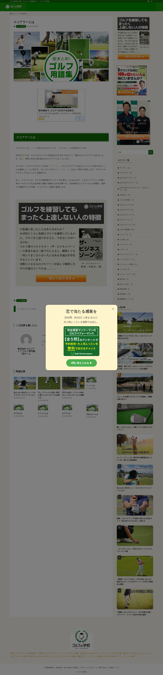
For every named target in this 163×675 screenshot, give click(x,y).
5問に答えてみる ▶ (81, 363)
